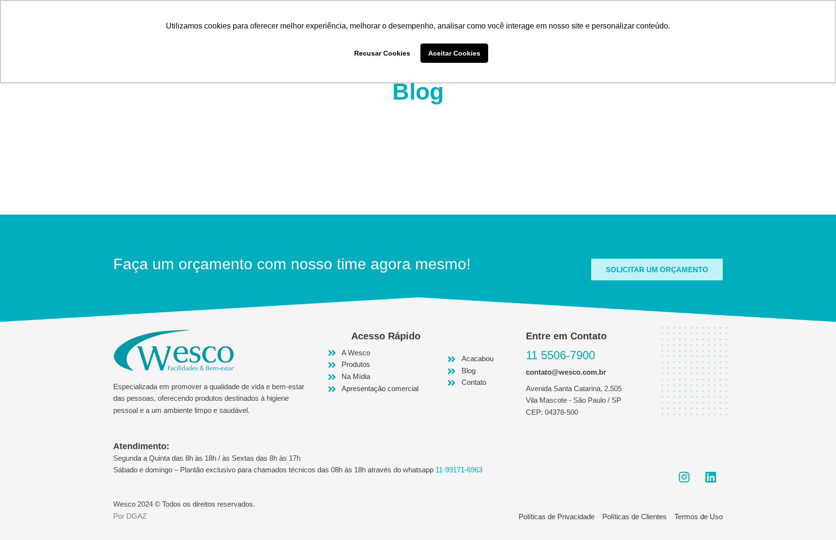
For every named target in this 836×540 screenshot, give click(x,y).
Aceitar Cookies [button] (454, 53)
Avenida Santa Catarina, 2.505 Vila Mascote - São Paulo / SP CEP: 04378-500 (574, 400)
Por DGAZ (130, 516)
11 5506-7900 (560, 355)
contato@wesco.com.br (566, 372)
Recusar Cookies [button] (382, 53)
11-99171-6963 (458, 470)
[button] (657, 269)
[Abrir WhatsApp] (811, 515)
